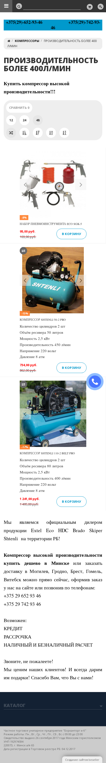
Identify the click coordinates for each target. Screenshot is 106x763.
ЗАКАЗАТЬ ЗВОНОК (97, 381)
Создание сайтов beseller (82, 760)
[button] (25, 184)
